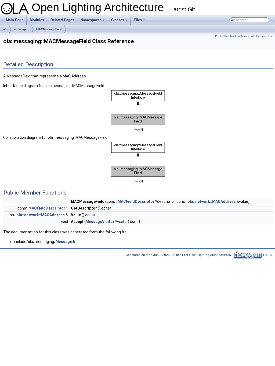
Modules (37, 20)
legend (138, 129)
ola (5, 29)
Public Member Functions (231, 36)
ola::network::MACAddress (211, 201)
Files (140, 21)
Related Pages (62, 20)
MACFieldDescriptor (136, 201)
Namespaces (93, 21)
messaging (22, 29)
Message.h (65, 242)
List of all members (261, 36)
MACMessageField (49, 29)
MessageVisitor (100, 221)
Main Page (14, 20)
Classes (119, 21)
